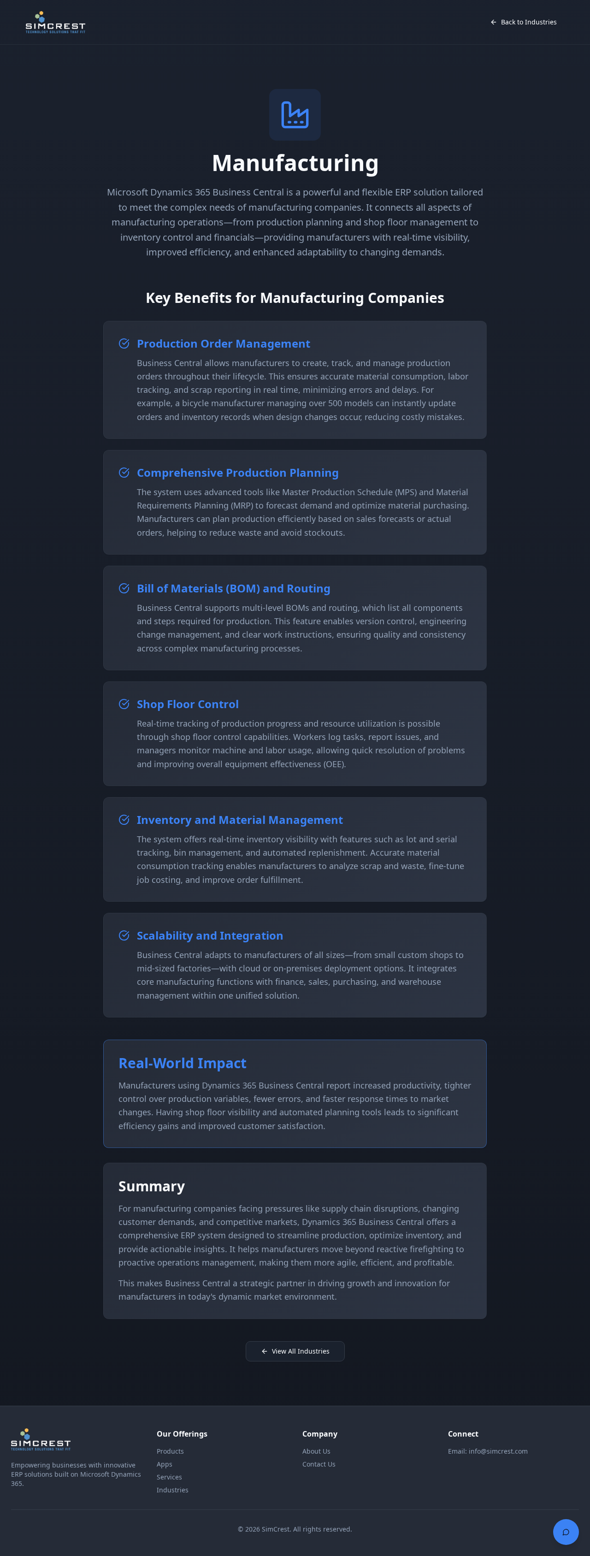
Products (170, 1451)
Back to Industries (529, 22)
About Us (316, 1451)
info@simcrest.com (498, 1451)
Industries (173, 1489)
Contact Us (319, 1464)
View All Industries (301, 1351)
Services (169, 1477)
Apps (164, 1464)
